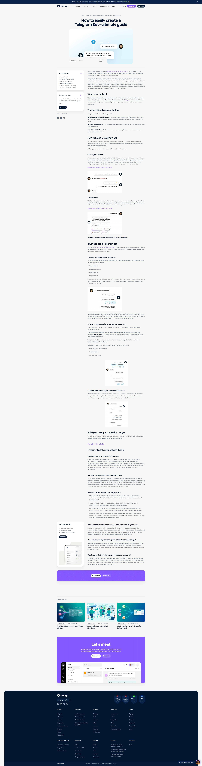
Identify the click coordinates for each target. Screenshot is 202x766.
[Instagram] (67, 704)
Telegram (127, 100)
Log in (124, 6)
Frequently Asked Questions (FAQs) (68, 87)
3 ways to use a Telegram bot (66, 83)
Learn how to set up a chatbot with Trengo (100, 167)
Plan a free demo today (96, 444)
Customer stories (104, 6)
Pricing (95, 6)
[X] (64, 704)
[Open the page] (101, 2)
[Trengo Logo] (62, 695)
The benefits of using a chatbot (67, 79)
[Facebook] (58, 704)
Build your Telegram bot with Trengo (68, 85)
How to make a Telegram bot (66, 81)
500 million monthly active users (117, 71)
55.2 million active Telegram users (104, 247)
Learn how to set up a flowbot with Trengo (100, 208)
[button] (78, 6)
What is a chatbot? (64, 77)
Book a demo (131, 6)
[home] (62, 6)
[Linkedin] (61, 704)
